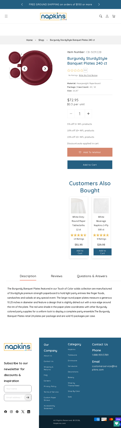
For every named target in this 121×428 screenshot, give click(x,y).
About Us (48, 356)
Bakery (71, 377)
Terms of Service (51, 392)
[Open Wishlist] (117, 424)
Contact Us (48, 361)
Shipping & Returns (48, 368)
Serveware (72, 366)
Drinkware (72, 360)
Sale (70, 397)
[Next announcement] (99, 4)
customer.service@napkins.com (104, 368)
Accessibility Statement (49, 407)
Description (28, 276)
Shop (41, 40)
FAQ (46, 375)
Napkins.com (59, 423)
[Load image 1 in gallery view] (14, 57)
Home (29, 40)
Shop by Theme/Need (73, 384)
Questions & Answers (92, 276)
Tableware (72, 355)
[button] (6, 16)
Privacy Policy (50, 386)
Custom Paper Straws (50, 398)
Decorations (73, 372)
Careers (47, 381)
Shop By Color (74, 391)
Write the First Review (88, 75)
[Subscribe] (27, 397)
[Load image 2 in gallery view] (15, 73)
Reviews (56, 276)
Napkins (71, 349)
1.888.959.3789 (100, 354)
